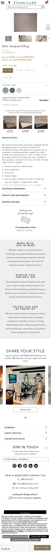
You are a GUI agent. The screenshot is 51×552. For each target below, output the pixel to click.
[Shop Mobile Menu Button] (2, 2)
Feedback (25, 513)
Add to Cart (42, 548)
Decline (25, 539)
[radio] (6, 90)
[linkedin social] (36, 465)
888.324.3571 (27, 479)
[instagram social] (14, 465)
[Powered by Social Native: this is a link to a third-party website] (25, 417)
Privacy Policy (8, 531)
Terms (21, 531)
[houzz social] (30, 465)
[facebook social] (20, 465)
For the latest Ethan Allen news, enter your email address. (25, 452)
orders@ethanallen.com (27, 483)
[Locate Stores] (9, 2)
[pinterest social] (25, 465)
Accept (39, 536)
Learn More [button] (43, 100)
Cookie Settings (15, 536)
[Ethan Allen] (25, 2)
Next (49, 38)
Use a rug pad (10, 185)
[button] (46, 2)
